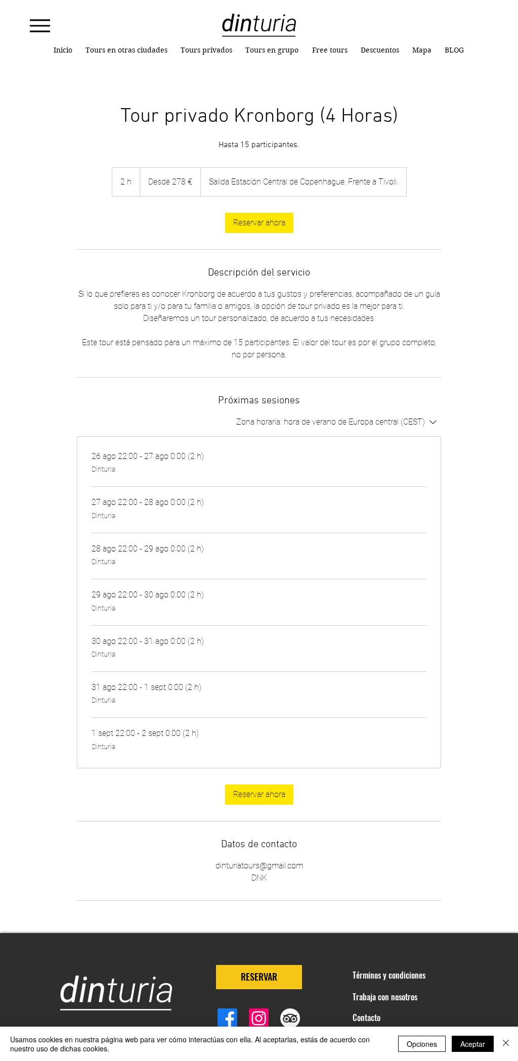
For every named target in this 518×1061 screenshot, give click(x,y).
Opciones (422, 1044)
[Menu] (39, 25)
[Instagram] (259, 1018)
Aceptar (472, 1044)
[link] (259, 223)
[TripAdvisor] (290, 1018)
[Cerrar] (506, 1044)
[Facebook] (227, 1018)
